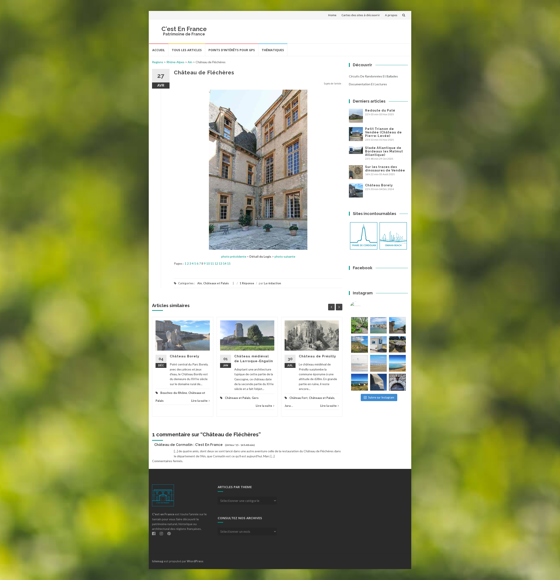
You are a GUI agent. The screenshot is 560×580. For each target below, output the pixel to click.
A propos (391, 15)
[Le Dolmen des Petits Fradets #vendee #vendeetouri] (397, 344)
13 (220, 263)
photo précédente (233, 256)
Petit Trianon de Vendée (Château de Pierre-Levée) (383, 132)
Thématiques (273, 50)
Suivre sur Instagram (381, 397)
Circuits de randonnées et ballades (373, 76)
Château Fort (298, 398)
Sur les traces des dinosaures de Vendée (385, 168)
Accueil (158, 50)
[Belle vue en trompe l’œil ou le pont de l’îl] (378, 363)
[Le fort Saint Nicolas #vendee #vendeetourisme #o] (397, 325)
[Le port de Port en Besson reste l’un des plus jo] (359, 382)
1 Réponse (247, 283)
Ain (190, 62)
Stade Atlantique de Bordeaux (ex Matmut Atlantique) (384, 151)
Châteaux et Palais (216, 283)
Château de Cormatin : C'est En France (188, 445)
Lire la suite (199, 400)
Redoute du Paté (380, 110)
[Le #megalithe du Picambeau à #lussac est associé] (359, 325)
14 (224, 263)
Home (332, 15)
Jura (287, 405)
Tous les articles (187, 50)
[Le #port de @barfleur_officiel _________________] (378, 325)
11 (212, 263)
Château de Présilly (317, 356)
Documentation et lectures (368, 84)
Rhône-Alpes (175, 62)
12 (216, 263)
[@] (362, 307)
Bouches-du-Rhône (173, 393)
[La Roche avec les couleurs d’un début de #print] (359, 344)
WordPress (195, 561)
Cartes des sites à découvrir (360, 15)
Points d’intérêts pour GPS (231, 50)
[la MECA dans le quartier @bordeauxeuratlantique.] (378, 382)
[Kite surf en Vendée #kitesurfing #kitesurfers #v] (359, 363)
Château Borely (184, 356)
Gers (255, 398)
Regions (157, 62)
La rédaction (272, 283)
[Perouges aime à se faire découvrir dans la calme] (397, 382)
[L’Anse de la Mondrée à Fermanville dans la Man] (397, 363)
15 (229, 263)
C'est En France (184, 29)
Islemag (157, 561)
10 (208, 263)
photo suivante (285, 256)
